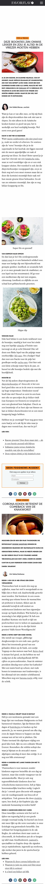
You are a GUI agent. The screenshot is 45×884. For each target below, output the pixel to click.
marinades (35, 623)
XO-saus (18, 356)
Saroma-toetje (26, 678)
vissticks (38, 798)
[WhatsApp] (34, 495)
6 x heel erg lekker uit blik (17, 872)
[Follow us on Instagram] (20, 495)
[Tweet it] (15, 495)
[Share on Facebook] (10, 495)
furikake (22, 88)
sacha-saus (23, 362)
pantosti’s (33, 840)
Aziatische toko (32, 159)
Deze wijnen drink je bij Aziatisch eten (22, 454)
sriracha (20, 345)
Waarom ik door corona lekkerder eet (22, 861)
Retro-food (38, 651)
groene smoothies (19, 544)
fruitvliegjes (15, 727)
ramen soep (7, 260)
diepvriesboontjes (10, 384)
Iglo (32, 801)
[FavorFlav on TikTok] (30, 495)
